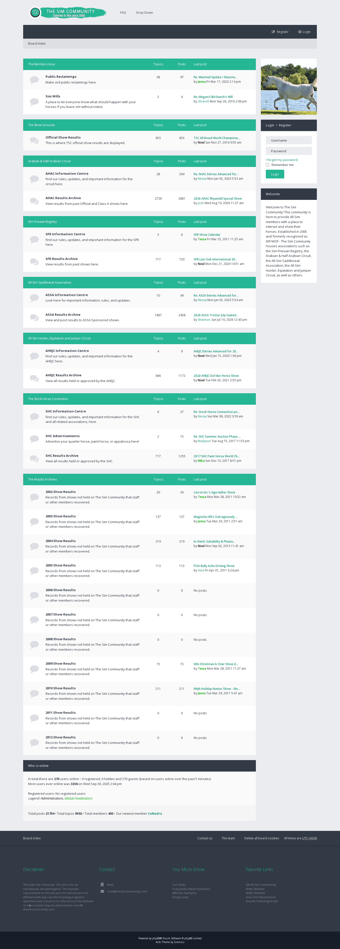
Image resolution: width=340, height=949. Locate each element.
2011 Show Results (61, 712)
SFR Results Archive (62, 258)
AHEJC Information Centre (67, 350)
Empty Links (180, 897)
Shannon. (204, 319)
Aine (201, 570)
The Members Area (41, 64)
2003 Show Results (61, 516)
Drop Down (144, 12)
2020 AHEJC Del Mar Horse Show (216, 376)
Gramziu (179, 942)
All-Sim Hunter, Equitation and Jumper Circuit (59, 338)
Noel (201, 142)
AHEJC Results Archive (63, 375)
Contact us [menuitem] (204, 838)
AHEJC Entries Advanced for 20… (216, 351)
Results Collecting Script (262, 901)
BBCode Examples (184, 893)
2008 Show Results (61, 639)
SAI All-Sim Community (261, 884)
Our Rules (179, 884)
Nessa (202, 178)
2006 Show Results (61, 590)
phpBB (156, 938)
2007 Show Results (61, 614)
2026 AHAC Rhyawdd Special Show (218, 198)
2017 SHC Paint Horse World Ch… (217, 456)
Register (285, 125)
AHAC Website (255, 889)
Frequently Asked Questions (191, 889)
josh (201, 203)
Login (270, 125)
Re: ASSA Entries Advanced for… (216, 295)
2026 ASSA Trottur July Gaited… (216, 315)
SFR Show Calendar (207, 235)
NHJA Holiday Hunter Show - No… (217, 689)
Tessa (202, 239)
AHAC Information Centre (67, 173)
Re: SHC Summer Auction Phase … (217, 436)
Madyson (204, 441)
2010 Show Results (61, 688)
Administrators (52, 798)
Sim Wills (53, 96)
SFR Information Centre (65, 234)
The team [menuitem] (228, 838)
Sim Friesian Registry (42, 222)
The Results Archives (42, 479)
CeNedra (155, 813)
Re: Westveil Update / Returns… (215, 77)
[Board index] (65, 12)
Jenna (202, 81)
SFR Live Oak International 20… (215, 259)
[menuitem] (304, 31)
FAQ (123, 12)
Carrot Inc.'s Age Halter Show (214, 492)
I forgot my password (282, 160)
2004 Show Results (61, 541)
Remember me (283, 164)
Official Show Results (63, 137)
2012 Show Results (61, 737)
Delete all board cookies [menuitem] (261, 838)
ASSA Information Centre (67, 295)
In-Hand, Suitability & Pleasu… (214, 541)
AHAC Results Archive (63, 198)
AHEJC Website (255, 893)
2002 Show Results (61, 491)
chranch (203, 101)
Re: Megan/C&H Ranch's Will (213, 97)
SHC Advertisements (63, 436)
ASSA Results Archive (63, 314)
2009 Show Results (61, 663)
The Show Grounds (41, 125)
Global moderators (78, 798)
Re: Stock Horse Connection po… (217, 412)
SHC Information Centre (66, 411)
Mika (201, 461)
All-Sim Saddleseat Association (49, 282)
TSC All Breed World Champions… (217, 138)
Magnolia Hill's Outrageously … (215, 517)
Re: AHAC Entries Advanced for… (216, 174)
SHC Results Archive (62, 455)
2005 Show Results (61, 565)
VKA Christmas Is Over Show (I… (216, 664)
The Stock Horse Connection (48, 399)
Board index (32, 838)
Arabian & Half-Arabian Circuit (49, 161)
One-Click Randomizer (261, 897)
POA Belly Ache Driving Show (214, 566)
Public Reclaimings (61, 76)
